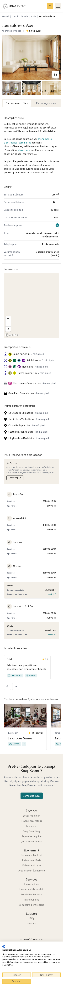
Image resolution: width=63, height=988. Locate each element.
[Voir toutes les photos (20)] (55, 74)
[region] (31, 305)
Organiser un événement (31, 870)
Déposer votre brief (31, 855)
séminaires (25, 142)
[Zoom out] (8, 323)
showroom (24, 150)
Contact (31, 923)
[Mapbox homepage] (12, 335)
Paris (33, 16)
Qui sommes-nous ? (31, 841)
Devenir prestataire (31, 821)
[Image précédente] (7, 686)
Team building (31, 899)
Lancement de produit (31, 889)
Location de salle (20, 16)
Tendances (31, 826)
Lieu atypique (31, 884)
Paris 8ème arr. (13, 31)
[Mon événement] (50, 6)
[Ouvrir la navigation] (58, 6)
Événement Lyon (31, 865)
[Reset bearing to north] (8, 329)
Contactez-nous (32, 795)
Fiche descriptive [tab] (17, 103)
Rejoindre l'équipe (32, 836)
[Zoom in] (8, 318)
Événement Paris (31, 860)
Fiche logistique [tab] (46, 103)
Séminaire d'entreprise (31, 905)
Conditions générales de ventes (31, 939)
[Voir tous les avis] (27, 667)
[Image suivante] (15, 686)
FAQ (31, 918)
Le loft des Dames (20, 738)
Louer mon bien (31, 816)
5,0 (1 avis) (35, 31)
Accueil (5, 16)
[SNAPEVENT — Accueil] (14, 6)
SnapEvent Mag (31, 831)
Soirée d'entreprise (31, 894)
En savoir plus (15, 477)
